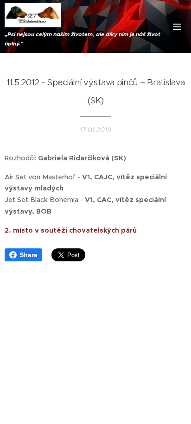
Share (28, 255)
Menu (177, 26)
